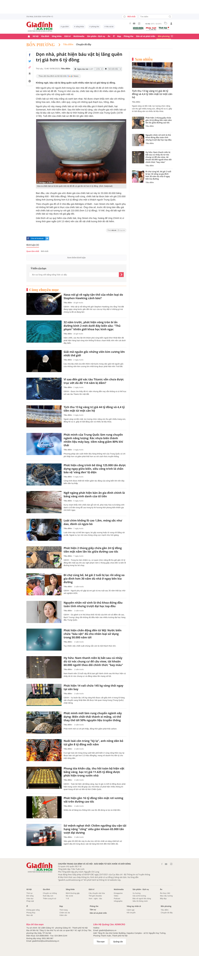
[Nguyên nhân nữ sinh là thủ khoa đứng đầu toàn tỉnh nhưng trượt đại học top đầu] (44, 612)
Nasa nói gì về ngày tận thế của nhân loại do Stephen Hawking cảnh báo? (93, 296)
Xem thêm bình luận (76, 257)
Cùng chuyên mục (44, 289)
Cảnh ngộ (130, 910)
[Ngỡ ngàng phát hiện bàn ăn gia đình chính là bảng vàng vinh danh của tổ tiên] (44, 502)
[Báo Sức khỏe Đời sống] (138, 28)
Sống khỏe (57, 36)
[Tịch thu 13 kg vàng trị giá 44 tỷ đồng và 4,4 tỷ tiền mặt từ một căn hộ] (44, 416)
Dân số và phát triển (145, 36)
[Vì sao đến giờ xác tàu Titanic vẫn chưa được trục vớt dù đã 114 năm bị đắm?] (44, 389)
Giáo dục (29, 898)
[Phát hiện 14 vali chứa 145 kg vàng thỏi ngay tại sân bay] (44, 695)
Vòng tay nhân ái (134, 906)
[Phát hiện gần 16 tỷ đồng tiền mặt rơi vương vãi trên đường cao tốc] (44, 807)
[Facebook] (130, 23)
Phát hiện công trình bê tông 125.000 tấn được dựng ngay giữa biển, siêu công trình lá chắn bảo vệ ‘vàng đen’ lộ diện (95, 468)
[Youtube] (134, 23)
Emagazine (118, 893)
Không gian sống (33, 910)
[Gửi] (121, 274)
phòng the (95, 27)
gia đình (65, 27)
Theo (116, 230)
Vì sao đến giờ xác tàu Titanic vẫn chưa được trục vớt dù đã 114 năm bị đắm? (94, 381)
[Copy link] (30, 67)
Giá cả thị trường (139, 896)
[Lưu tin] (30, 74)
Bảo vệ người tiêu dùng (142, 898)
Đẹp (119, 36)
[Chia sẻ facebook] (30, 55)
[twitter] (47, 238)
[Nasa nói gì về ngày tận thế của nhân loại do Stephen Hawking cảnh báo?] (44, 304)
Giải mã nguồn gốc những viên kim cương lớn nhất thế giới (94, 353)
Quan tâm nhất (32, 251)
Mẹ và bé (109, 27)
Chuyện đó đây (83, 44)
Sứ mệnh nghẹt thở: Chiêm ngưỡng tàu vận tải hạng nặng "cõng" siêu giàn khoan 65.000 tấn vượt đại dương (95, 829)
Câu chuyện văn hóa (97, 893)
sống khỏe (80, 27)
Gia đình (45, 36)
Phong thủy (30, 913)
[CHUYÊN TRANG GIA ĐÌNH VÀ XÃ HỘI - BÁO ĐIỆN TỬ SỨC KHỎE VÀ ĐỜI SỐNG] (39, 27)
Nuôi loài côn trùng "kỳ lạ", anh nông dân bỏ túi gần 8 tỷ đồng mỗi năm (93, 742)
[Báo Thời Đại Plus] (164, 28)
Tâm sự (93, 910)
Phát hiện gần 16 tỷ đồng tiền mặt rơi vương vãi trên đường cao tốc (93, 799)
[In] (30, 82)
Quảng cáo (118, 941)
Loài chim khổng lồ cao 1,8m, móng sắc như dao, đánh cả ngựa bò (93, 522)
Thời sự (29, 893)
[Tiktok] (139, 23)
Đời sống (30, 896)
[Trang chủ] (28, 36)
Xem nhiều (144, 59)
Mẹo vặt (29, 915)
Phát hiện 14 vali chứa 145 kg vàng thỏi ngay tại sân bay (93, 687)
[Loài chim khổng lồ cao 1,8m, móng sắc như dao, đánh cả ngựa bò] (44, 530)
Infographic (118, 901)
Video (116, 896)
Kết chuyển (131, 913)
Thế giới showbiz (95, 896)
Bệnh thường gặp (73, 893)
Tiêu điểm (68, 44)
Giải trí (67, 36)
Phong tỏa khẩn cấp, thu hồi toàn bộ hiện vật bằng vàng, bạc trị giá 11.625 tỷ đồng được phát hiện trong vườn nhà (94, 772)
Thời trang (63, 910)
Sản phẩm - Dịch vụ (96, 36)
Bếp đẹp (163, 898)
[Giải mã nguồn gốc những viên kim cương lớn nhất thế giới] (44, 361)
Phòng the (128, 36)
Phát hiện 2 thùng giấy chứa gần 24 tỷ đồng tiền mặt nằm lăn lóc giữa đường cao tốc (93, 549)
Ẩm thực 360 (165, 893)
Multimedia (78, 36)
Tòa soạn (101, 941)
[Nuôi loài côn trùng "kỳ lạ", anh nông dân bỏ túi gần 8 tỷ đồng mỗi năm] (44, 750)
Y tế (67, 898)
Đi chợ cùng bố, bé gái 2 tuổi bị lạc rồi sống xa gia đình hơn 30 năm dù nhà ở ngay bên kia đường (94, 578)
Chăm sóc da (64, 913)
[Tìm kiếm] (170, 16)
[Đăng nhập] (171, 23)
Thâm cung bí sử (49, 898)
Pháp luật (30, 901)
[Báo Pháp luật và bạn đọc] (151, 29)
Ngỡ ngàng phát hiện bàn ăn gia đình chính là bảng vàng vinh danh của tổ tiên (94, 494)
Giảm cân (63, 915)
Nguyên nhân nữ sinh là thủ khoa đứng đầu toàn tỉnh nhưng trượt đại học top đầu (93, 604)
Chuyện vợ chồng (50, 893)
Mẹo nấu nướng (166, 896)
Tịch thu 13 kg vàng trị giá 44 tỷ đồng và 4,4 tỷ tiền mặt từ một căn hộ (94, 408)
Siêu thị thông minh (140, 901)
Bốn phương (163, 36)
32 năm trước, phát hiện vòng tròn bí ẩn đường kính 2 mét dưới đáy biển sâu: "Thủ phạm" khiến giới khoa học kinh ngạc (92, 325)
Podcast (117, 898)
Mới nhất (131, 16)
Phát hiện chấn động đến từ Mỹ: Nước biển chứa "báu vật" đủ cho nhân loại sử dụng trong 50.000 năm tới (93, 634)
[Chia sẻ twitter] (30, 61)
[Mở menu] (172, 36)
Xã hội (36, 36)
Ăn (109, 36)
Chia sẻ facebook (37, 238)
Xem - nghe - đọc (95, 898)
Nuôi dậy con (48, 896)
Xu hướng (136, 893)
